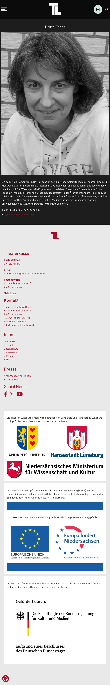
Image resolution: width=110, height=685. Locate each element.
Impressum (10, 352)
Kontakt (8, 344)
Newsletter (10, 341)
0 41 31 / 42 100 (12, 263)
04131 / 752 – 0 (22, 317)
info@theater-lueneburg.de (19, 325)
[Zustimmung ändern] (5, 678)
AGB (6, 359)
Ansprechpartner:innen (17, 375)
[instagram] (12, 394)
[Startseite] (55, 9)
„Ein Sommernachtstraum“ (21, 214)
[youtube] (20, 394)
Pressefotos (11, 379)
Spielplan (98, 9)
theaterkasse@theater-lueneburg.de (25, 273)
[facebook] (5, 394)
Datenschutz (11, 348)
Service (8, 355)
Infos (8, 334)
